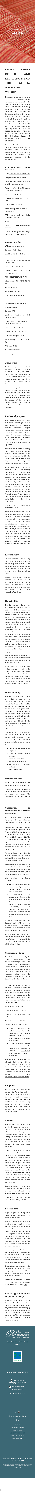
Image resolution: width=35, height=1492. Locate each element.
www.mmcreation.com (16, 246)
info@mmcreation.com (17, 295)
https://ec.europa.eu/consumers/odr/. (17, 1077)
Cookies (15, 1461)
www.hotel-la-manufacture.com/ (19, 174)
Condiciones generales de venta (12, 1458)
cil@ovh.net (14, 354)
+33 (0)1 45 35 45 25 (18, 1393)
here (25, 1284)
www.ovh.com (13, 307)
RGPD (21, 1461)
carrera (17, 1424)
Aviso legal (29, 1458)
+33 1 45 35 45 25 (16, 221)
